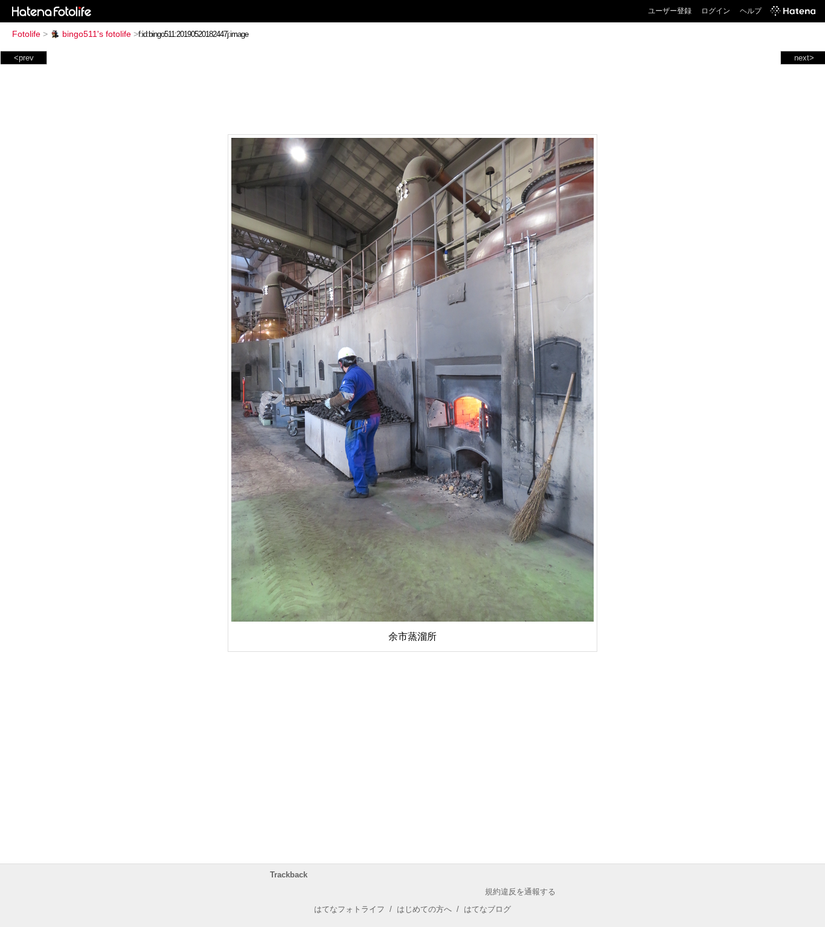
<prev (24, 57)
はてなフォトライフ (349, 909)
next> (804, 57)
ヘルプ (751, 11)
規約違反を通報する (520, 891)
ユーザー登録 (670, 11)
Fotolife (26, 34)
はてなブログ (487, 909)
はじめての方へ (424, 909)
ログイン (715, 11)
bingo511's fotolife (96, 34)
